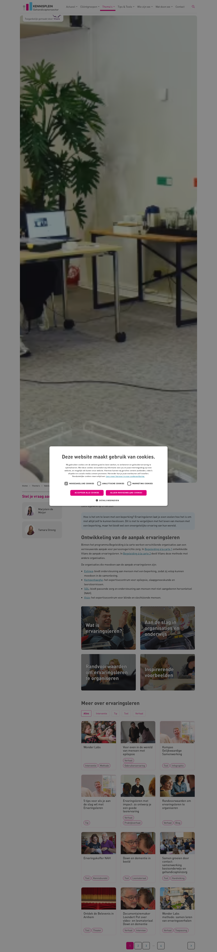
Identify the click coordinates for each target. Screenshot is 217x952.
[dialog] (108, 476)
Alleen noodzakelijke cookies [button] (126, 492)
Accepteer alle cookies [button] (87, 492)
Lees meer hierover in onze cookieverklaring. (125, 476)
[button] (108, 500)
